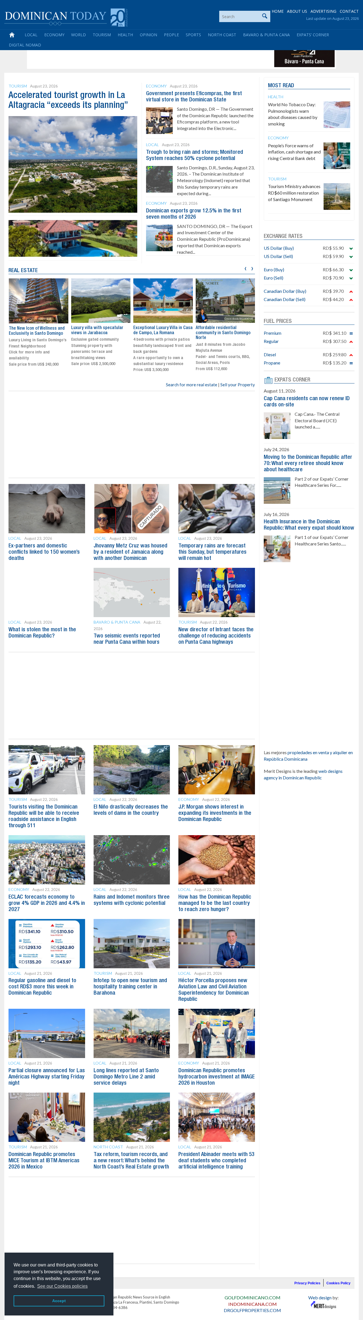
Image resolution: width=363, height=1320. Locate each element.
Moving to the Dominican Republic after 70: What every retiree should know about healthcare (308, 463)
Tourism (102, 34)
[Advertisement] (131, 54)
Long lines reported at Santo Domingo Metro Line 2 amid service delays (126, 1077)
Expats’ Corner (313, 34)
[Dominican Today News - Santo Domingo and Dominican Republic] (66, 17)
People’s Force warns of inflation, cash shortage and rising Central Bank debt (294, 152)
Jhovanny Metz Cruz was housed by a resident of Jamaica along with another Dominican (130, 552)
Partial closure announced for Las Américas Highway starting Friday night (47, 1077)
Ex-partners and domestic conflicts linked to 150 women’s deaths (44, 552)
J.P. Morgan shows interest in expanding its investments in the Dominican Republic (214, 813)
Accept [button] (59, 1300)
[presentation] (245, 267)
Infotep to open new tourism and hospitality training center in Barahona (130, 987)
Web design (320, 1297)
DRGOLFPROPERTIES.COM (252, 1310)
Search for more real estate (191, 384)
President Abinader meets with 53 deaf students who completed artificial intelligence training (216, 1161)
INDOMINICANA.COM (252, 1304)
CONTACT (349, 11)
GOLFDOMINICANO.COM (252, 1297)
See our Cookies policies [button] (62, 1286)
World (78, 34)
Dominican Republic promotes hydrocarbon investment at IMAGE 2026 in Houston (216, 1077)
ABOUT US (297, 11)
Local (31, 34)
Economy (54, 34)
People (171, 34)
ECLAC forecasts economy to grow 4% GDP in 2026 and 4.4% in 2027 (47, 903)
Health (125, 34)
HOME (278, 11)
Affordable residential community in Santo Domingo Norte (223, 333)
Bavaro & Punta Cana (266, 34)
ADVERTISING (323, 11)
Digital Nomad (25, 45)
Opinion (148, 34)
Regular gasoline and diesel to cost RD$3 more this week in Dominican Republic (42, 987)
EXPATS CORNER (292, 380)
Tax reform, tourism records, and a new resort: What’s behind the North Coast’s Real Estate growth (131, 1161)
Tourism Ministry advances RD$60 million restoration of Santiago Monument (294, 193)
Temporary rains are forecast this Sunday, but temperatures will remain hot (212, 552)
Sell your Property (237, 384)
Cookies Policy (338, 1283)
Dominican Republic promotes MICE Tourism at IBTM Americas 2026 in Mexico (44, 1161)
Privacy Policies (307, 1283)
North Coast (222, 34)
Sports (193, 34)
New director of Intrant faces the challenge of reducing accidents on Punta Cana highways (216, 636)
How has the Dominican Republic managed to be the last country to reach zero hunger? (214, 903)
